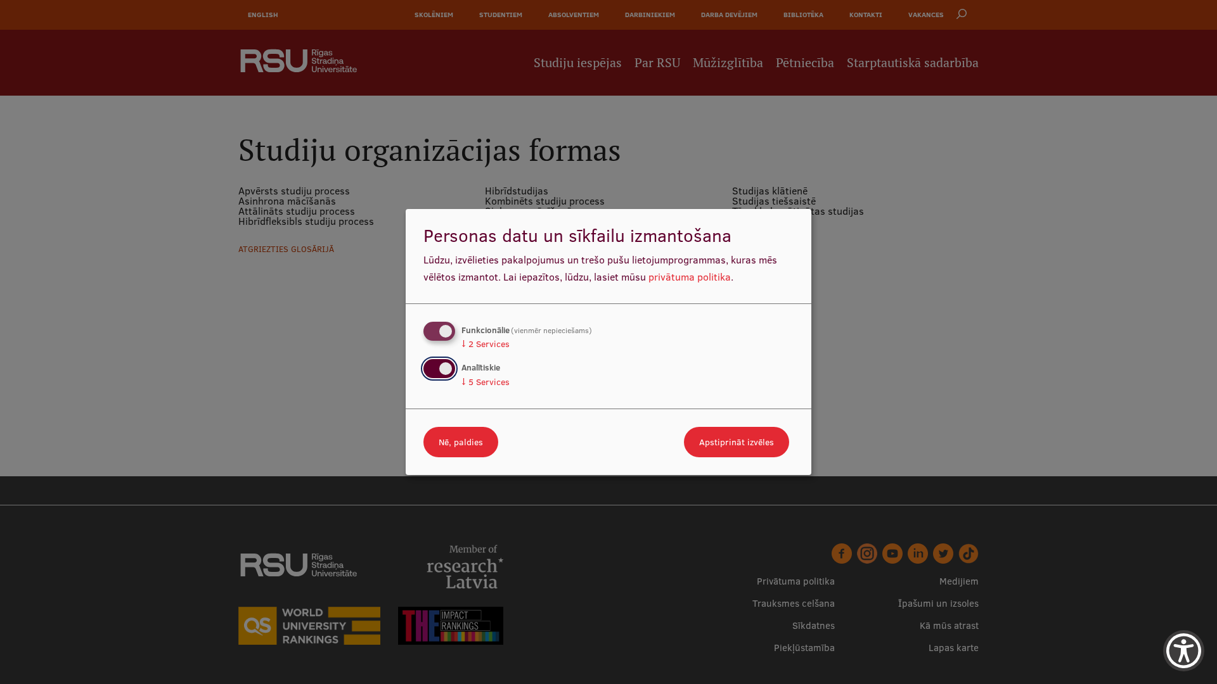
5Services (485, 382)
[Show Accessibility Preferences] (1183, 650)
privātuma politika (689, 277)
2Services (485, 344)
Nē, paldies (461, 442)
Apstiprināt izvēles (736, 442)
